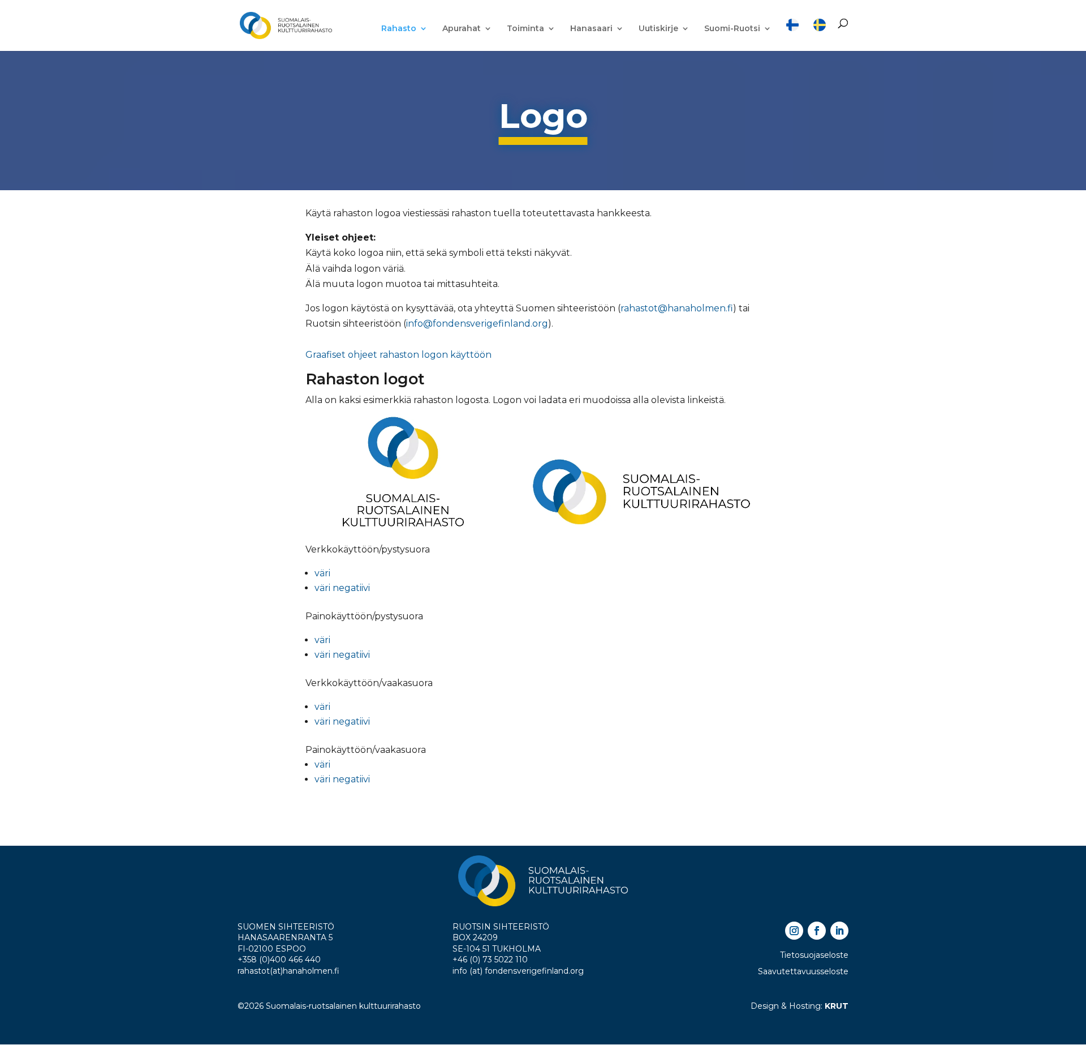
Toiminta (525, 28)
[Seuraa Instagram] (794, 931)
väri (322, 573)
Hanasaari (591, 28)
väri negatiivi (342, 588)
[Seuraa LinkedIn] (839, 931)
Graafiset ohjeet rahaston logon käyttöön (398, 354)
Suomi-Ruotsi (732, 28)
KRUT (836, 1006)
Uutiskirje (658, 28)
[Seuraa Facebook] (817, 931)
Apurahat (461, 28)
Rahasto (398, 28)
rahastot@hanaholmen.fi (676, 308)
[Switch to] (792, 35)
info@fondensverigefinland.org (477, 323)
